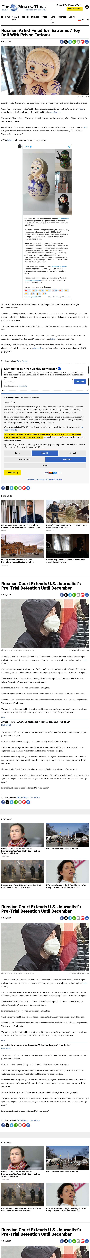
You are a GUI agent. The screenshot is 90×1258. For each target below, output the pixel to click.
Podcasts (62, 17)
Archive (72, 17)
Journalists (35, 797)
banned (10, 140)
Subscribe (80, 382)
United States (23, 797)
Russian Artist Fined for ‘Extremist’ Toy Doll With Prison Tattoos (40, 32)
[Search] (88, 20)
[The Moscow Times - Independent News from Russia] (23, 7)
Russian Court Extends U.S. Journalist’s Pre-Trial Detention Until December (41, 586)
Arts (19, 361)
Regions (25, 17)
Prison (25, 361)
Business (35, 17)
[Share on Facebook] (62, 42)
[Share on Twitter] (66, 42)
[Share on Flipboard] (83, 42)
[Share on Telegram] (70, 42)
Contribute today (74, 9)
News (7, 17)
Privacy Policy (23, 386)
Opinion (44, 17)
